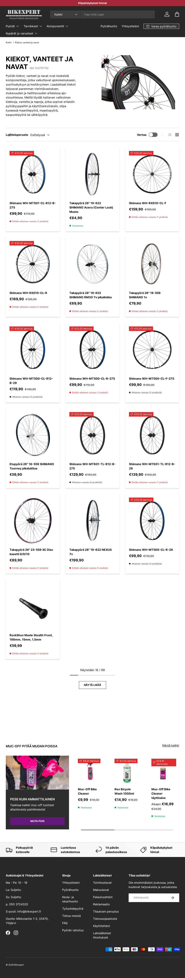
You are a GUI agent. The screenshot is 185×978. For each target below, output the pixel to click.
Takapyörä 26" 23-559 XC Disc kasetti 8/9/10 (31, 552)
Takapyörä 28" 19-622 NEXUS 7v (90, 552)
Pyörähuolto (109, 26)
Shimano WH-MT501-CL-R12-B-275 (33, 205)
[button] (177, 14)
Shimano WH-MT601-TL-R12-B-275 (92, 466)
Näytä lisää (92, 684)
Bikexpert (19, 964)
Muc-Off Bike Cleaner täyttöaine (160, 793)
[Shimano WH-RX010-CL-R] (33, 264)
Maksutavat (101, 890)
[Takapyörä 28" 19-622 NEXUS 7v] (92, 521)
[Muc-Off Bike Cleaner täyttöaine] (163, 771)
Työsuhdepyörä (72, 908)
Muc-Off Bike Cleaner (87, 791)
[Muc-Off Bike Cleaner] (90, 771)
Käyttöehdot (101, 926)
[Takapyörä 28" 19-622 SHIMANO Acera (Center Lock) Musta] (92, 174)
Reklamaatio (101, 904)
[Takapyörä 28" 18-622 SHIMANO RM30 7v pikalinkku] (92, 264)
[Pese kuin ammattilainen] (37, 773)
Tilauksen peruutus (106, 911)
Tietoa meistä (71, 916)
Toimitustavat (102, 882)
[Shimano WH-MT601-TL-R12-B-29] (152, 435)
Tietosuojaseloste (105, 918)
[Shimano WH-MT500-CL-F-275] (152, 349)
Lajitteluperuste (17, 135)
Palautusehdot (103, 897)
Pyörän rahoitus (73, 930)
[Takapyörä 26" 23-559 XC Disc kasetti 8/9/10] (33, 521)
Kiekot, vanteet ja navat (27, 42)
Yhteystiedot (130, 26)
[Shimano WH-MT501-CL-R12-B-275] (33, 174)
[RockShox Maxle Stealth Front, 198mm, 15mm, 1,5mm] (33, 606)
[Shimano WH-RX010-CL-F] (152, 174)
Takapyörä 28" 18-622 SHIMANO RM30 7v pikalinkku (90, 295)
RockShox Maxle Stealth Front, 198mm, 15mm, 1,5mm (31, 637)
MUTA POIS (37, 821)
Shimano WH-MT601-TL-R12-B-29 (152, 466)
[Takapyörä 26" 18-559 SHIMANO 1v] (152, 264)
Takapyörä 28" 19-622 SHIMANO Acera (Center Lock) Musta (91, 207)
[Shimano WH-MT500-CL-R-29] (152, 521)
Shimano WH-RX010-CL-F (147, 203)
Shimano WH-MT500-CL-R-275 (92, 378)
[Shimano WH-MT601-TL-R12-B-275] (92, 435)
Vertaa (141, 135)
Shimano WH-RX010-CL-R (28, 293)
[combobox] (102, 14)
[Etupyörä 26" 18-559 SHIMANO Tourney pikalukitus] (33, 435)
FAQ (65, 923)
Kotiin (9, 42)
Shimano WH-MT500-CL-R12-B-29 (31, 381)
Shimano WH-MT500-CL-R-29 (151, 549)
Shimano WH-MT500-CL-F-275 (151, 378)
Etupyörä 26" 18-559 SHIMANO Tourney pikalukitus (32, 466)
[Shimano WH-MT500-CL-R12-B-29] (33, 349)
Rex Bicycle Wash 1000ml (124, 791)
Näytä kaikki (170, 745)
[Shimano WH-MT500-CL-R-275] (92, 349)
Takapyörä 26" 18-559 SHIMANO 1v (145, 295)
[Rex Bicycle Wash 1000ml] (127, 771)
